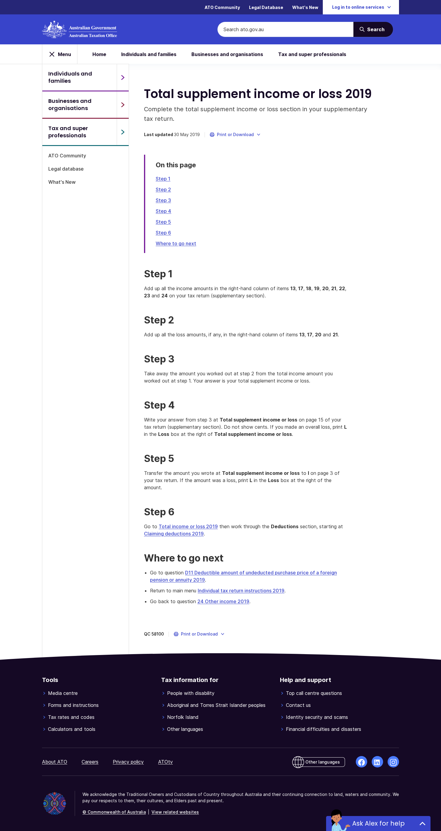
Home (99, 54)
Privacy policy (128, 762)
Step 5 (163, 222)
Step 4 (163, 211)
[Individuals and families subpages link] (123, 77)
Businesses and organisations (227, 54)
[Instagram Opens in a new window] (393, 761)
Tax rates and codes (71, 717)
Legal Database (266, 7)
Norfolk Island (183, 717)
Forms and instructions (73, 705)
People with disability (190, 693)
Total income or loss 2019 (188, 526)
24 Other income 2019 (223, 601)
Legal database (66, 169)
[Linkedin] (377, 761)
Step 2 (163, 189)
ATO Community (222, 7)
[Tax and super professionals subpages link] (123, 132)
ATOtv (165, 762)
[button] (235, 135)
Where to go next (176, 243)
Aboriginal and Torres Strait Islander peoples (216, 705)
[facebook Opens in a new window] (361, 761)
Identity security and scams (317, 717)
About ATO (54, 762)
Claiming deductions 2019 (174, 534)
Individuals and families (148, 54)
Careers (90, 762)
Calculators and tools (71, 729)
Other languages (185, 729)
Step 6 (163, 233)
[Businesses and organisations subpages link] (123, 104)
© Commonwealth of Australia (114, 812)
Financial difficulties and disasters (323, 729)
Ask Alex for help (378, 823)
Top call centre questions (314, 693)
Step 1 (163, 179)
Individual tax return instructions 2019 (241, 591)
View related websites (175, 812)
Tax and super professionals (312, 54)
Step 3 (163, 200)
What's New (305, 7)
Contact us (298, 705)
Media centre (63, 693)
